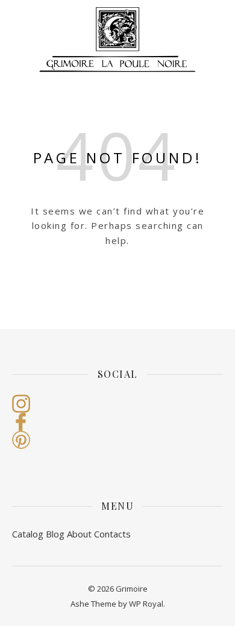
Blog (55, 534)
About (79, 534)
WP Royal (146, 603)
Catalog (27, 534)
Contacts (112, 534)
